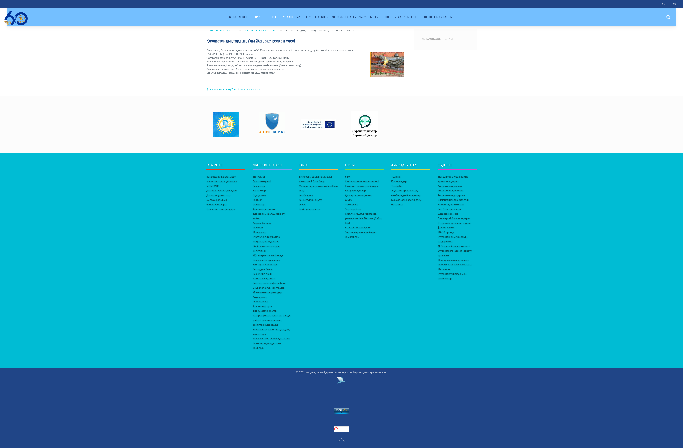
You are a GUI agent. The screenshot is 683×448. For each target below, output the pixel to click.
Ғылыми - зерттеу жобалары (361, 186)
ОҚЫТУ (305, 17)
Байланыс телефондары (220, 209)
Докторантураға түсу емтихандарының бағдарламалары (218, 200)
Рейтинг (257, 199)
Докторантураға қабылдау (221, 190)
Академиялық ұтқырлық (451, 195)
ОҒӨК (302, 204)
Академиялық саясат (450, 186)
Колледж (258, 227)
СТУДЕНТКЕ (381, 17)
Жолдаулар (259, 232)
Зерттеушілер (353, 209)
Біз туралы (259, 176)
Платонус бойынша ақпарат (454, 218)
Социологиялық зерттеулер (269, 287)
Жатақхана (444, 269)
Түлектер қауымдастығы (267, 343)
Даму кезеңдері (262, 181)
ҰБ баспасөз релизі (437, 39)
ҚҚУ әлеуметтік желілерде (268, 255)
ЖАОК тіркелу (446, 232)
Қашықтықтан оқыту (310, 199)
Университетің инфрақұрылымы (271, 338)
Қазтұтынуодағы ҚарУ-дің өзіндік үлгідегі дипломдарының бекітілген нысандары (271, 320)
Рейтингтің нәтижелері (451, 204)
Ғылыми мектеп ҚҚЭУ (357, 227)
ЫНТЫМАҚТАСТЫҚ (441, 17)
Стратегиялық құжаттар (266, 236)
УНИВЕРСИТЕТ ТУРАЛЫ (275, 17)
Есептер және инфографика (269, 283)
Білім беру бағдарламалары (315, 176)
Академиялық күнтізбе (450, 190)
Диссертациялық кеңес (358, 195)
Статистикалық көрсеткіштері (362, 181)
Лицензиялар (260, 301)
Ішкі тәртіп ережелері (265, 264)
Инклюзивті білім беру (311, 181)
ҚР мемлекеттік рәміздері (267, 292)
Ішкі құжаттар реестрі (265, 310)
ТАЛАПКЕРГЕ (241, 17)
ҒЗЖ (347, 176)
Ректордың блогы (262, 269)
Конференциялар (355, 190)
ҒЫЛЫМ (323, 17)
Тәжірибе (396, 186)
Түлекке (396, 176)
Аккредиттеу (260, 297)
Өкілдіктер (258, 204)
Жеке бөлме (446, 227)
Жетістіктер (259, 190)
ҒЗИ (347, 223)
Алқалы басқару (262, 223)
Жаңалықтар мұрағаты (266, 241)
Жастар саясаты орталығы (453, 260)
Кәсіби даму (306, 195)
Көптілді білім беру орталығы (454, 264)
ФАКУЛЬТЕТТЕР (408, 17)
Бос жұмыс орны (262, 273)
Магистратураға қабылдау (221, 181)
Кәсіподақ (258, 347)
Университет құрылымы (266, 260)
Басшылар (259, 186)
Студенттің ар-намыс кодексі (454, 223)
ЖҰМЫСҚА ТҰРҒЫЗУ (351, 17)
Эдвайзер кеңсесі (448, 213)
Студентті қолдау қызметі (455, 246)
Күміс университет (309, 209)
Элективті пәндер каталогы (453, 199)
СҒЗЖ (348, 199)
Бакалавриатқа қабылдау (221, 176)
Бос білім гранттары (449, 209)
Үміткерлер (351, 204)
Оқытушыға (259, 195)
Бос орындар (399, 181)
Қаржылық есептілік (264, 209)
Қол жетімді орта (262, 306)
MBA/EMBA (212, 186)
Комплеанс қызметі (264, 278)
